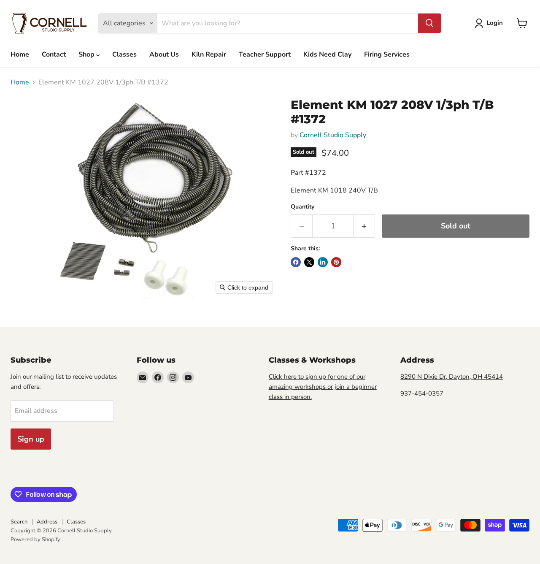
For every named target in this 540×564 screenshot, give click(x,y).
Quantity (302, 206)
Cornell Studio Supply (333, 135)
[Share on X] (309, 262)
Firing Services (387, 54)
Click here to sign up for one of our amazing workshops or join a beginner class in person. (323, 386)
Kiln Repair (209, 54)
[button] (490, 23)
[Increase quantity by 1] (364, 226)
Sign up (30, 439)
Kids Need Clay (327, 54)
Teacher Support (265, 54)
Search (19, 522)
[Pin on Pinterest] (336, 262)
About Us (164, 54)
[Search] (429, 23)
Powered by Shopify (35, 539)
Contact (54, 54)
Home (20, 54)
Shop (87, 54)
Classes (124, 54)
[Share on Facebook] (296, 262)
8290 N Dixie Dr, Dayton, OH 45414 (451, 376)
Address (47, 522)
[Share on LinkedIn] (323, 262)
